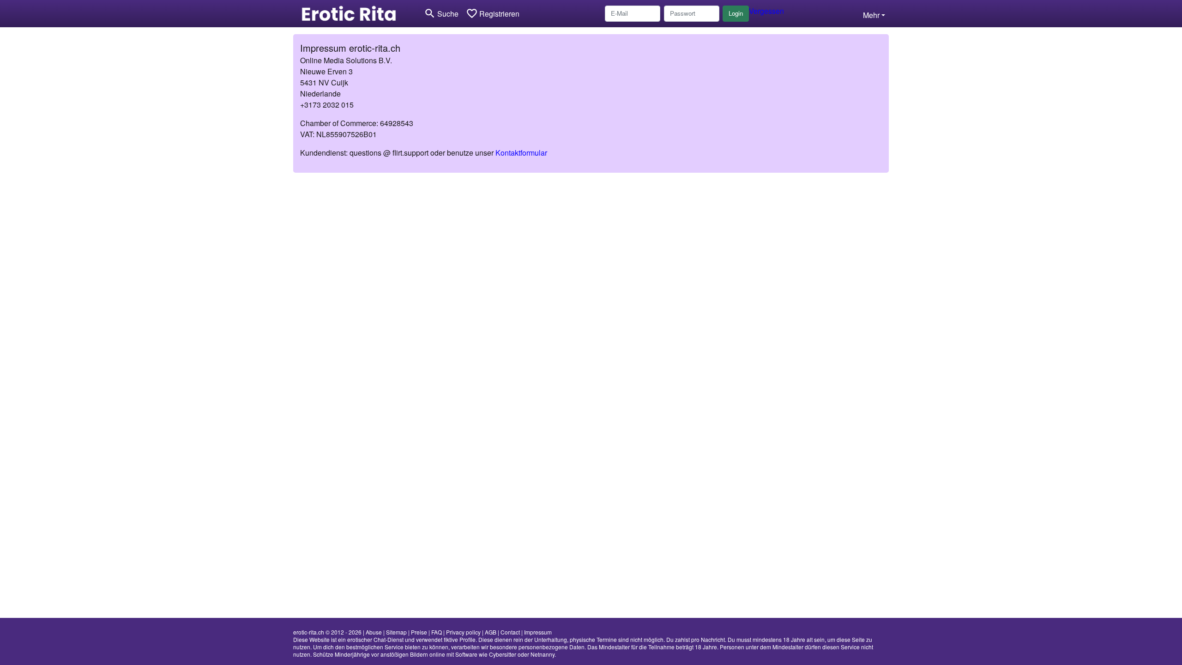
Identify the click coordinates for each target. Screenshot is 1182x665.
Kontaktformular (521, 152)
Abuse (374, 632)
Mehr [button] (871, 15)
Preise (419, 632)
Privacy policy (463, 632)
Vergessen (766, 11)
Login (736, 13)
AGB (490, 632)
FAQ (436, 632)
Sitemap (396, 632)
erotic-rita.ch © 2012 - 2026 (327, 632)
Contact (510, 632)
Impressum (538, 632)
